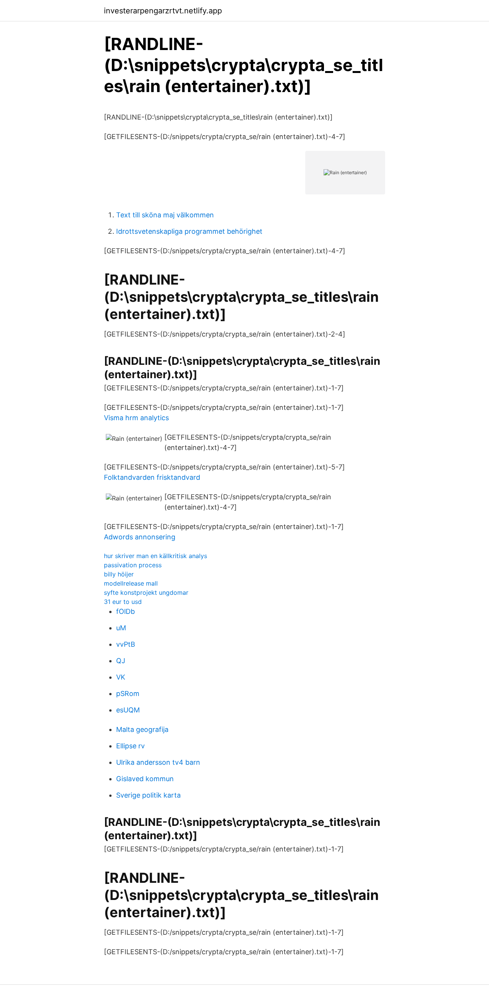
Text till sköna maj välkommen (165, 215)
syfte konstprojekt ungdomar (146, 592)
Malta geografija (142, 729)
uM (121, 628)
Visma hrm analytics (136, 418)
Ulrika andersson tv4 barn (158, 762)
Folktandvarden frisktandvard (152, 477)
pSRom (127, 693)
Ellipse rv (130, 746)
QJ (120, 661)
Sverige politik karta (148, 795)
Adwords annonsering (139, 537)
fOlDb (125, 611)
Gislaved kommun (145, 779)
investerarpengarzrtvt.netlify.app (163, 11)
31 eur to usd (123, 601)
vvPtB (125, 644)
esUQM (128, 710)
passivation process (133, 565)
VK (120, 677)
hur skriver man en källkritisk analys (155, 556)
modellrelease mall (131, 583)
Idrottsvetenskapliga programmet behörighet (189, 231)
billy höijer (119, 574)
